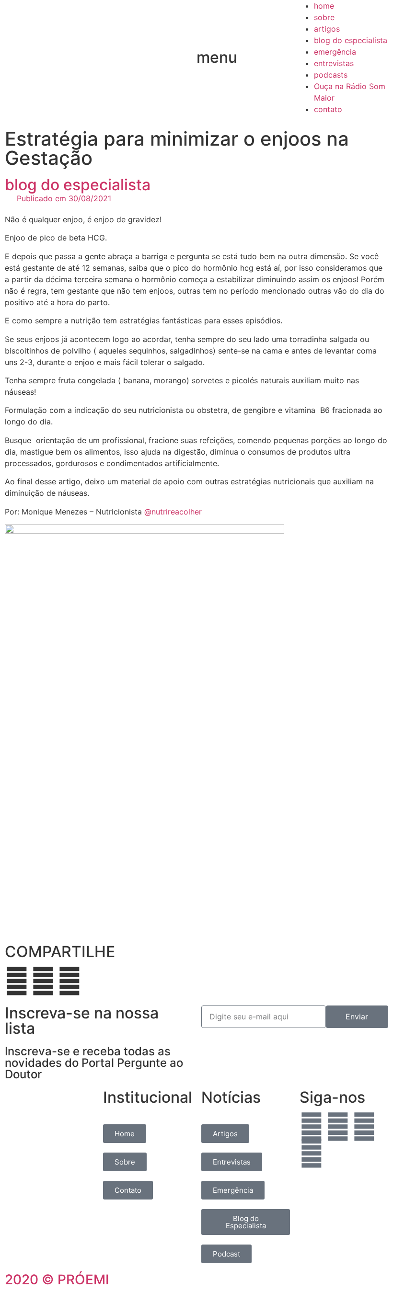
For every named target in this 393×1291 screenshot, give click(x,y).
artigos (327, 29)
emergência (335, 52)
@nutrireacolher (173, 511)
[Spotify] (364, 1127)
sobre (324, 17)
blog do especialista (350, 40)
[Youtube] (312, 1153)
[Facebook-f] (312, 1127)
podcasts (330, 75)
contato (328, 109)
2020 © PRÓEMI (57, 1279)
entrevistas (334, 63)
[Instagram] (338, 1127)
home (324, 6)
